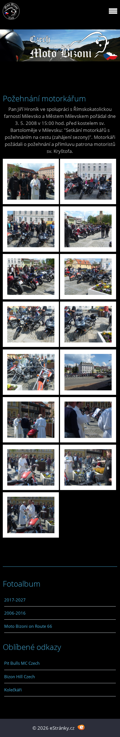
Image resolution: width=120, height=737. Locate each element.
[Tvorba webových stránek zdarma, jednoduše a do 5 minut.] (81, 727)
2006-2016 (15, 613)
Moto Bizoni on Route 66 (28, 626)
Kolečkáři (13, 689)
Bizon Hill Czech (19, 676)
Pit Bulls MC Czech (22, 663)
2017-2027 (15, 600)
